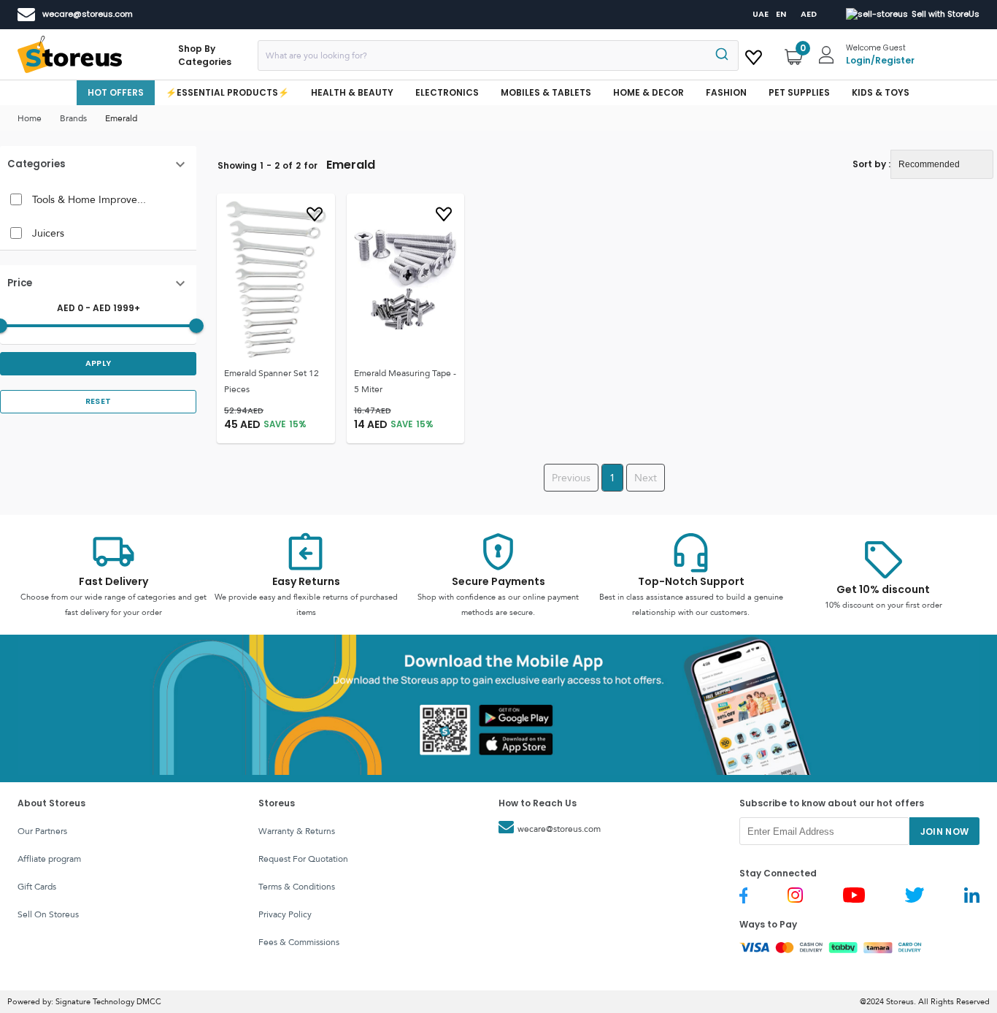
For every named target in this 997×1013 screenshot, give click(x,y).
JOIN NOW (944, 831)
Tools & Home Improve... (89, 199)
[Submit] (721, 55)
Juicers (48, 232)
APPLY (98, 363)
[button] (98, 164)
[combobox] (498, 55)
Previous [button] (571, 477)
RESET (98, 401)
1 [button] (612, 477)
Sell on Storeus (48, 914)
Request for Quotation (303, 859)
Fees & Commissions (298, 942)
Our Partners (42, 831)
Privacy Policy (285, 914)
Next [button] (645, 477)
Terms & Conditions (296, 887)
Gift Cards (37, 887)
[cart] (754, 54)
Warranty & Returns (296, 831)
